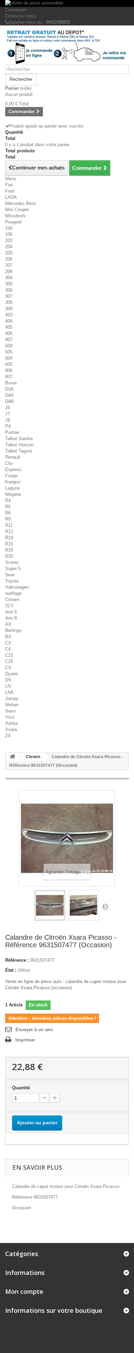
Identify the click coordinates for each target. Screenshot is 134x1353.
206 (8, 259)
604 (8, 358)
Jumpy (12, 698)
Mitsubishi (15, 215)
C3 (8, 642)
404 (8, 321)
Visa (9, 717)
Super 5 (13, 568)
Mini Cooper (17, 209)
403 (8, 314)
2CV (9, 605)
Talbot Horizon (19, 444)
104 (8, 228)
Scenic (12, 562)
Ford (9, 191)
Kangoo (12, 481)
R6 (8, 512)
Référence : (17, 960)
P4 (8, 426)
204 (8, 246)
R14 (9, 537)
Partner (12, 432)
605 (8, 364)
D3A (9, 389)
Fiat (9, 184)
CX (8, 667)
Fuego (11, 475)
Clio (9, 463)
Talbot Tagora (18, 451)
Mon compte (24, 1291)
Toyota (12, 580)
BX (8, 636)
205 (8, 252)
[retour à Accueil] (12, 757)
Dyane (11, 673)
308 (8, 302)
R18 (9, 550)
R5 (8, 506)
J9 (7, 420)
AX (8, 624)
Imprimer (25, 1040)
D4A (9, 395)
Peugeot (13, 222)
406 (8, 333)
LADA (11, 197)
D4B (9, 401)
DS (8, 680)
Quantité (21, 1087)
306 (8, 290)
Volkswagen (17, 587)
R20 (9, 556)
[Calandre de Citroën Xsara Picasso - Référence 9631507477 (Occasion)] (50, 905)
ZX (8, 735)
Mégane (13, 494)
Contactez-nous (20, 16)
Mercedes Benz (20, 203)
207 (8, 265)
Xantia (11, 723)
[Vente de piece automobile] (67, 3)
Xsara (11, 729)
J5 (7, 407)
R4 (8, 500)
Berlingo (13, 630)
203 (8, 240)
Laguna (12, 488)
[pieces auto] (67, 48)
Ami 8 (11, 618)
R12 (9, 531)
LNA (9, 692)
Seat (9, 574)
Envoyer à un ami (34, 1029)
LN (8, 686)
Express (13, 469)
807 (8, 376)
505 (8, 351)
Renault (12, 457)
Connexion (15, 9)
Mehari (12, 704)
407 (8, 339)
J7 (7, 413)
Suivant (105, 906)
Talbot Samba (19, 438)
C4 (8, 649)
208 (8, 271)
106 (8, 234)
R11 (9, 525)
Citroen (12, 599)
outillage (13, 593)
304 (8, 277)
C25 (9, 661)
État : (10, 970)
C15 (9, 655)
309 (8, 308)
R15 (9, 543)
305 (8, 283)
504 (8, 345)
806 (8, 370)
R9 (8, 519)
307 (8, 296)
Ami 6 (11, 611)
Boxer (11, 382)
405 (8, 327)
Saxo (10, 710)
